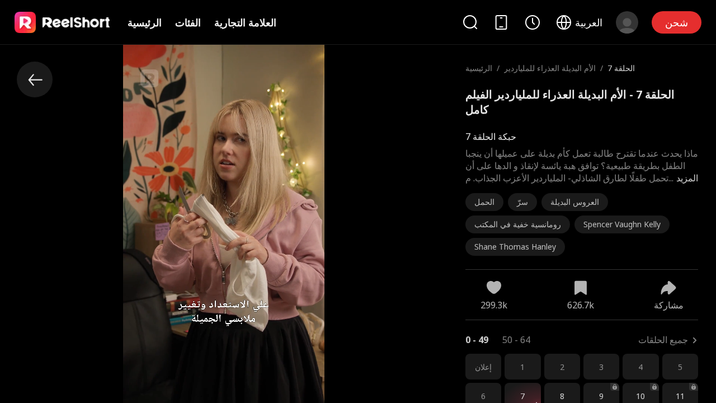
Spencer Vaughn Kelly (622, 224)
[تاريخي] (532, 22)
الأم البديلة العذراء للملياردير (550, 68)
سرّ (522, 201)
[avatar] (627, 22)
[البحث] (470, 22)
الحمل (484, 201)
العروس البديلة (574, 201)
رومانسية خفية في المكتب (517, 224)
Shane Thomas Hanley (515, 246)
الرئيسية (145, 22)
